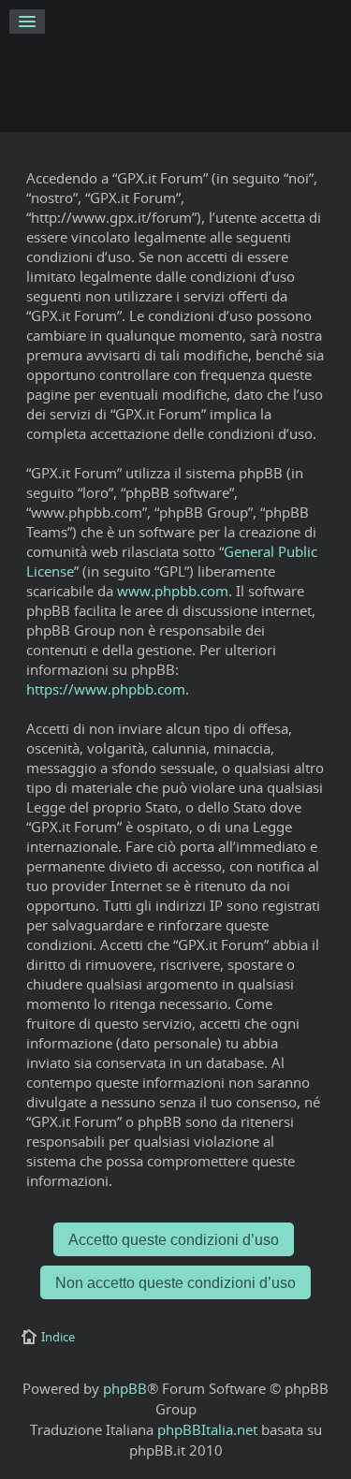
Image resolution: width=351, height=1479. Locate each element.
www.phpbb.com (172, 590)
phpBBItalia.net (207, 1429)
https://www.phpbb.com (105, 689)
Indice (58, 1336)
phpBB (125, 1388)
